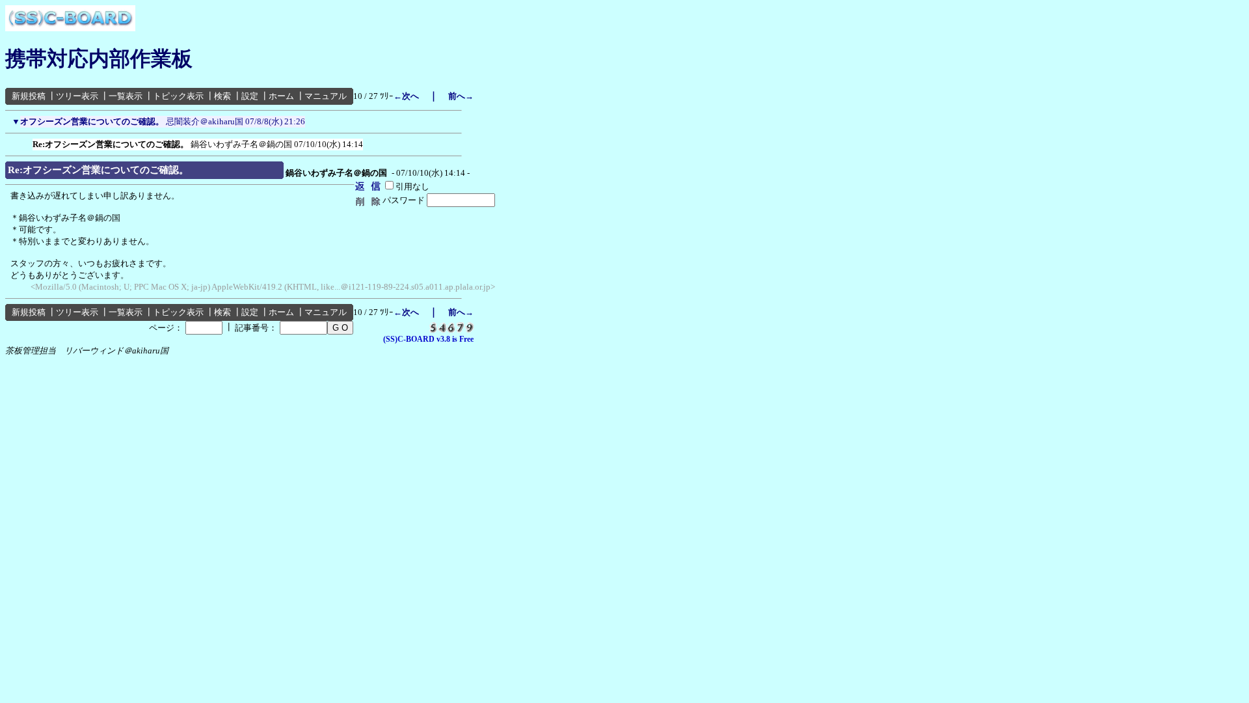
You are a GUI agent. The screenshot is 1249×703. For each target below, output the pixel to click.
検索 (222, 96)
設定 (249, 96)
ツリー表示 (77, 96)
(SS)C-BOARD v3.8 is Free (428, 339)
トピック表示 (178, 96)
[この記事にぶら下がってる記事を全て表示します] (26, 141)
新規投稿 (29, 96)
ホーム (281, 96)
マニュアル (325, 96)
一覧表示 (125, 96)
